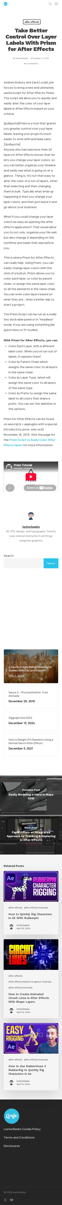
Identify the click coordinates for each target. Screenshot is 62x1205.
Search (9, 556)
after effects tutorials (36, 907)
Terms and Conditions (19, 1137)
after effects (32, 22)
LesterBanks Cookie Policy (22, 1129)
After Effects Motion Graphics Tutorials (30, 981)
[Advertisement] (31, 609)
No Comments (31, 63)
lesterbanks (22, 58)
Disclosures (12, 1146)
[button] (56, 3)
